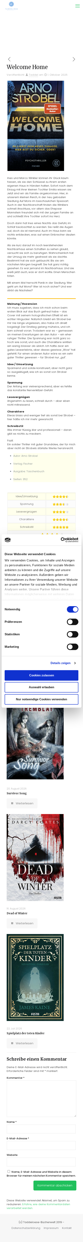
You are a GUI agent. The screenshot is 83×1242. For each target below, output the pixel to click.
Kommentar (16, 1078)
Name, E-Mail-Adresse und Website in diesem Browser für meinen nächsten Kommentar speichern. (41, 1174)
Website (12, 1155)
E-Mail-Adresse (18, 1138)
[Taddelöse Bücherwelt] (11, 6)
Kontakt (67, 1228)
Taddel (33, 75)
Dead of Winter (17, 913)
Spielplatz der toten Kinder (26, 1033)
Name (12, 1122)
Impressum (51, 1228)
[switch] (72, 622)
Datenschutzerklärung (25, 1228)
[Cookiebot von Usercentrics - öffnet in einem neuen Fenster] (60, 539)
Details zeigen (61, 663)
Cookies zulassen (41, 675)
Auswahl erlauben (41, 687)
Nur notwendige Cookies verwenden (41, 699)
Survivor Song (17, 793)
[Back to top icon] (75, 1234)
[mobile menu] (77, 6)
